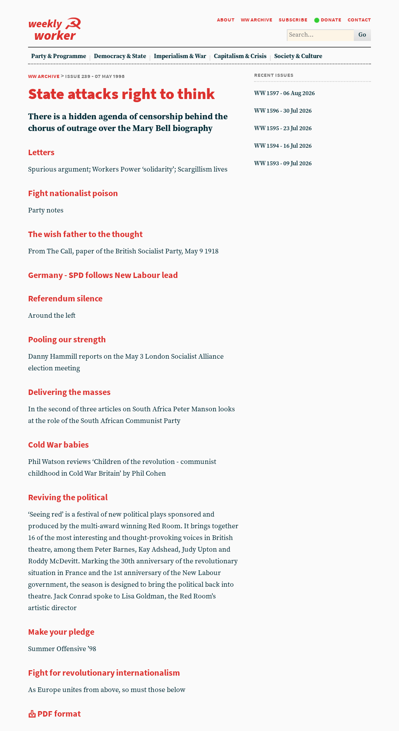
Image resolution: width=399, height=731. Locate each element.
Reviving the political (68, 497)
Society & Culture (298, 56)
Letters (41, 152)
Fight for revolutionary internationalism (104, 672)
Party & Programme (58, 56)
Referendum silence (65, 298)
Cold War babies (58, 444)
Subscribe (293, 19)
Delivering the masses (69, 391)
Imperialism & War (180, 56)
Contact (359, 19)
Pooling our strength (67, 339)
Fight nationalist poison (73, 193)
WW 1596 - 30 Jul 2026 (283, 111)
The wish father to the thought (85, 233)
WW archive (256, 19)
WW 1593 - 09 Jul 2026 (283, 163)
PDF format (59, 713)
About (226, 19)
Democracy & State (120, 56)
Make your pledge (61, 631)
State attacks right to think (121, 93)
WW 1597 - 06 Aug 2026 (284, 93)
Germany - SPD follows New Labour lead (103, 274)
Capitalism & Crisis (240, 56)
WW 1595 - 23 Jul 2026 (283, 128)
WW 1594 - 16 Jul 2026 (283, 146)
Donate (331, 19)
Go (362, 35)
